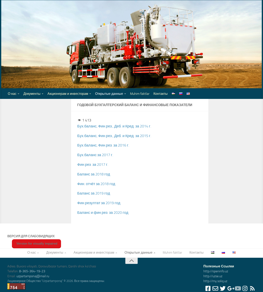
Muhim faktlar (139, 94)
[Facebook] (208, 288)
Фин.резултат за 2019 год (98, 203)
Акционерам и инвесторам (67, 94)
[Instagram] (245, 288)
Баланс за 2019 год (93, 193)
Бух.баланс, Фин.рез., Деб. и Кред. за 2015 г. (114, 136)
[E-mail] (215, 288)
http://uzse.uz (212, 276)
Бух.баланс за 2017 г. (95, 155)
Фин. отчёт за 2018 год (96, 184)
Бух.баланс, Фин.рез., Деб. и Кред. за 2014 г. (114, 126)
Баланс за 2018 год (93, 174)
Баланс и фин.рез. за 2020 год (102, 212)
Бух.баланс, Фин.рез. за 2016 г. (103, 145)
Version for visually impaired (36, 243)
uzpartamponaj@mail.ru (32, 276)
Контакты (160, 94)
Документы (31, 94)
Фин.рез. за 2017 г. (92, 164)
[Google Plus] (230, 288)
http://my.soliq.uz (215, 281)
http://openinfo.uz (215, 271)
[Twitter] (223, 288)
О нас (12, 94)
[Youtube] (237, 288)
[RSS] (252, 288)
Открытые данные (109, 94)
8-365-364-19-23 (32, 271)
